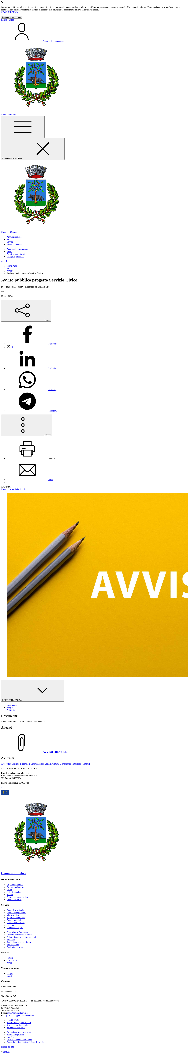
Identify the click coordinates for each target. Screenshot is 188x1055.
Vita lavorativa (13, 915)
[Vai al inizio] (2, 788)
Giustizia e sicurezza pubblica (19, 935)
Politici (10, 894)
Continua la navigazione (11, 17)
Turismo (10, 925)
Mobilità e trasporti (15, 927)
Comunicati (12, 960)
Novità (10, 268)
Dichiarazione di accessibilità (19, 1039)
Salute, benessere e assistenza (19, 942)
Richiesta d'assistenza (16, 1027)
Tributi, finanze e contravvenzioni (21, 937)
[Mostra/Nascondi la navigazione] (23, 127)
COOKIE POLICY (9, 12)
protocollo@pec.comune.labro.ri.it (21, 1015)
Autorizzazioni (13, 944)
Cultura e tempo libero (16, 912)
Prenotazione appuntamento (19, 1022)
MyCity (6, 1051)
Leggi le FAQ (13, 1020)
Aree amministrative (15, 887)
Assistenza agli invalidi (17, 254)
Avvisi (9, 271)
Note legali (11, 1037)
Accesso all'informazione (17, 249)
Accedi (4, 261)
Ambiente (11, 939)
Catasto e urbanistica (15, 922)
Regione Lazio (7, 20)
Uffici (9, 889)
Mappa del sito (7, 1047)
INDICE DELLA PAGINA (12, 700)
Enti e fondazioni (14, 892)
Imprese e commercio (16, 917)
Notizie (10, 958)
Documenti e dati (14, 899)
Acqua (9, 251)
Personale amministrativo (17, 897)
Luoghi (10, 973)
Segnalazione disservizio (17, 1025)
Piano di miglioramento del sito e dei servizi (25, 1042)
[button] (14, 237)
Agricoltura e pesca (15, 947)
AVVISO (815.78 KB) (55, 751)
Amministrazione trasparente (19, 1032)
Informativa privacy (15, 1034)
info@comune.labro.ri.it (17, 1013)
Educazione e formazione (18, 932)
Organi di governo (15, 884)
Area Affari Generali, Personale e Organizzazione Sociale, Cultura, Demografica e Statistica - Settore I (45, 764)
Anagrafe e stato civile (16, 910)
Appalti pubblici (14, 920)
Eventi (9, 976)
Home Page (12, 266)
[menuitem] (32, 344)
